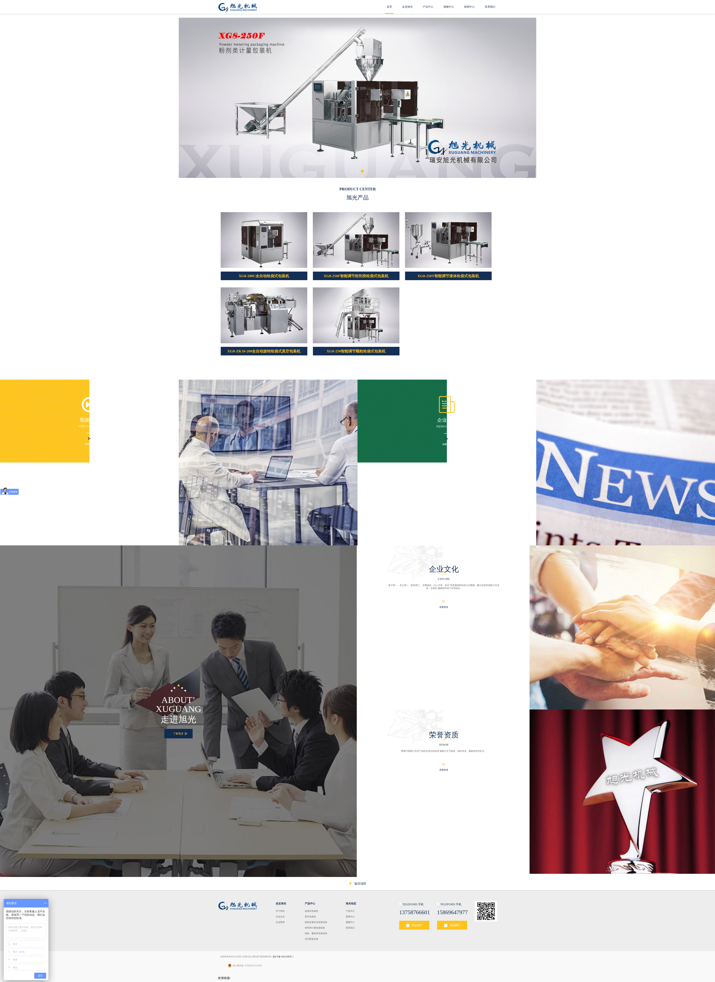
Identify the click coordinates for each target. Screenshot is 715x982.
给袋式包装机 (311, 911)
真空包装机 (310, 916)
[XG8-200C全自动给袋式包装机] (264, 239)
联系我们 (490, 6)
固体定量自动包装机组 (316, 922)
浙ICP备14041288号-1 (283, 956)
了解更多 (178, 733)
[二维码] (237, 905)
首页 (389, 6)
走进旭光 (407, 6)
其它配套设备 (311, 939)
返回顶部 (360, 883)
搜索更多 (89, 444)
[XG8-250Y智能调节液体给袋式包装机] (448, 239)
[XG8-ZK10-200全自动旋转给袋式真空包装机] (264, 315)
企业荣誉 (280, 922)
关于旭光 (280, 911)
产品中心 (428, 6)
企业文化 (280, 916)
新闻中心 (469, 6)
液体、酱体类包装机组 (316, 933)
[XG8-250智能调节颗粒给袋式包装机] (356, 315)
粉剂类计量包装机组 (315, 927)
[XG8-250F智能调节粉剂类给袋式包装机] (356, 239)
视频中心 (449, 6)
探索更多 (443, 607)
